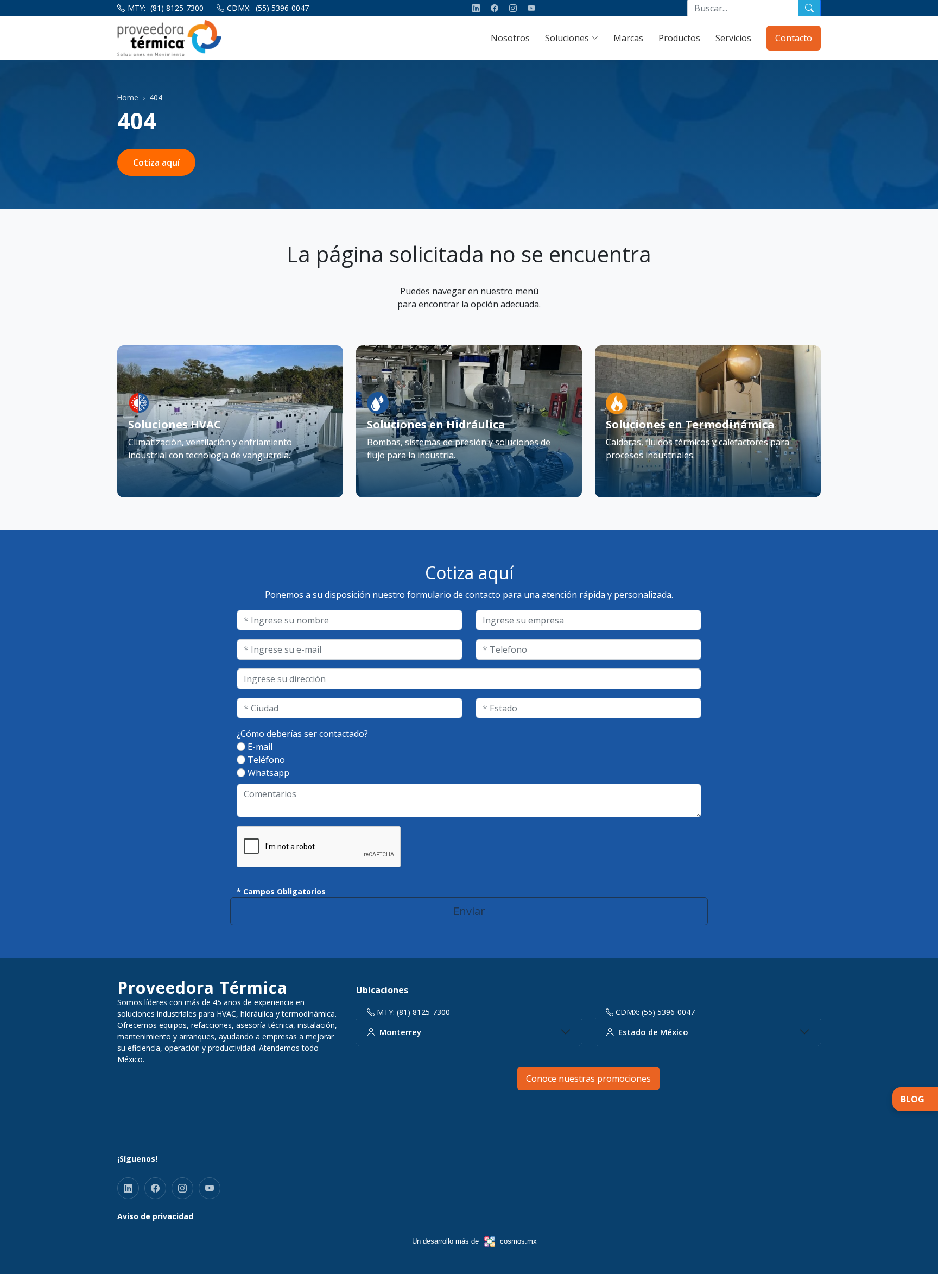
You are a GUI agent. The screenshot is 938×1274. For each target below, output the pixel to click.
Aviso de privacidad (155, 1216)
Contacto (793, 38)
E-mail (260, 747)
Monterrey (400, 1031)
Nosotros (510, 38)
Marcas (628, 38)
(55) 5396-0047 (282, 8)
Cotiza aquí (156, 162)
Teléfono (266, 760)
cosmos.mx (518, 1241)
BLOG (912, 1099)
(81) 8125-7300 (177, 8)
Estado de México (653, 1031)
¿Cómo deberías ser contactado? (302, 734)
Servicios (733, 38)
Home (127, 97)
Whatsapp (268, 773)
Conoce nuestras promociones (588, 1078)
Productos (679, 38)
